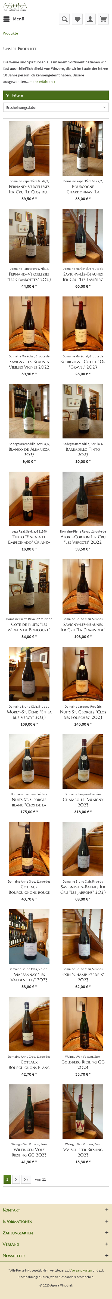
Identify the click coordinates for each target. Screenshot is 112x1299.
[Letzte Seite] (26, 1179)
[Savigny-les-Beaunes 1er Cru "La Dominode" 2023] (83, 586)
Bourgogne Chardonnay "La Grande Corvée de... (83, 189)
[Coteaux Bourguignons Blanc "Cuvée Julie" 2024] (29, 1024)
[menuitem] (13, 19)
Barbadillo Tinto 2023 (83, 451)
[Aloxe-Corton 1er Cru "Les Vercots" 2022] (83, 499)
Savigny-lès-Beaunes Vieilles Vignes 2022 (29, 364)
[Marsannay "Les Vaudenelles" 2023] (29, 936)
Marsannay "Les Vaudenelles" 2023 (29, 977)
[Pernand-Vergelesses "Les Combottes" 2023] (29, 236)
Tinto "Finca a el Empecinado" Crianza (29, 539)
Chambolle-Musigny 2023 (83, 802)
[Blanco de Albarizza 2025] (29, 411)
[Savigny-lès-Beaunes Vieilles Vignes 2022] (29, 323)
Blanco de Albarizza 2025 (29, 451)
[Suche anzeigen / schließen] (64, 19)
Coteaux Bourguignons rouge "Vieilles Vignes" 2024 (29, 889)
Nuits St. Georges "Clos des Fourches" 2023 (83, 714)
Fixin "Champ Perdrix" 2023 (82, 977)
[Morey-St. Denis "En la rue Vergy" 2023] (29, 674)
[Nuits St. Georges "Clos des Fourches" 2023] (83, 674)
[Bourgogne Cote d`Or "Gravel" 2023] (83, 323)
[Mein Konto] (90, 19)
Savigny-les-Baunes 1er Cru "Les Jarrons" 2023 (83, 889)
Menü (18, 19)
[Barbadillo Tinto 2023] (83, 411)
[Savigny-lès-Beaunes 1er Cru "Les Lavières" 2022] (83, 236)
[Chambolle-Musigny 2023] (83, 761)
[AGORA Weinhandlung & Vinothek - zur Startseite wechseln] (56, 7)
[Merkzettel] (77, 19)
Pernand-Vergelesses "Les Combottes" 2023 (29, 276)
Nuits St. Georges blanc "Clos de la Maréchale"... (29, 802)
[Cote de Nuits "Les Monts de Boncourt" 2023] (29, 586)
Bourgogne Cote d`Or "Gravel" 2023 (82, 364)
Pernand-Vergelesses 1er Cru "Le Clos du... (29, 189)
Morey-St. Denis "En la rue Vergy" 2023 (29, 714)
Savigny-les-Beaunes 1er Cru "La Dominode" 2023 (83, 626)
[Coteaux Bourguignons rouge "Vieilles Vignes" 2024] (29, 849)
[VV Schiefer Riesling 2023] (83, 1111)
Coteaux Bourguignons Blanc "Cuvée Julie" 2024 (29, 1064)
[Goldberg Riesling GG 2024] (83, 1024)
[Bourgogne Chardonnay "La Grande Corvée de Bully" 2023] (83, 148)
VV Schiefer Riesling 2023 (82, 1152)
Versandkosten (81, 1270)
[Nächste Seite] (16, 1179)
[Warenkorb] (103, 19)
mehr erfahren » (42, 81)
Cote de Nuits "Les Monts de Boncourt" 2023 (29, 626)
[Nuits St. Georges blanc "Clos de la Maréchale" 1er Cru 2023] (29, 761)
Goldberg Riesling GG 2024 (83, 1064)
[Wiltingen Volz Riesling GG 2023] (29, 1111)
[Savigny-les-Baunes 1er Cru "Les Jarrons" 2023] (83, 849)
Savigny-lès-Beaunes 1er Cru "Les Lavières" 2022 (83, 276)
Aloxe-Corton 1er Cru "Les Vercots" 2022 (83, 539)
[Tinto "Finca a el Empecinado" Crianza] (29, 499)
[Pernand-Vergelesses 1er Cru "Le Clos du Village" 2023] (29, 148)
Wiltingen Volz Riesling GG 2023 (29, 1152)
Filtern (17, 95)
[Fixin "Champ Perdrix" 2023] (83, 936)
